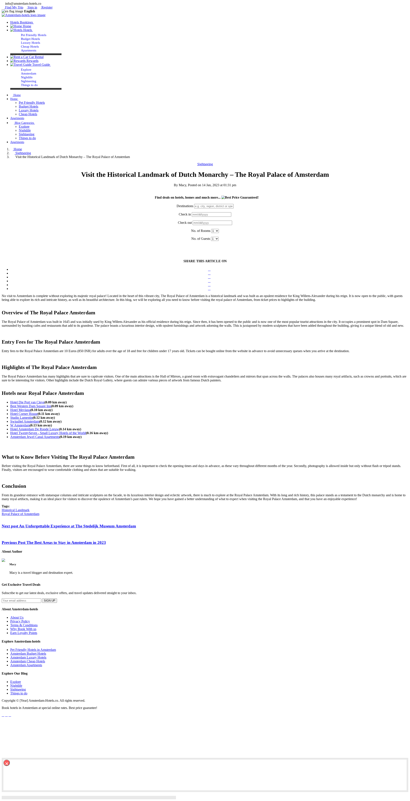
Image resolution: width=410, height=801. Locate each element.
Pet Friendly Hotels (33, 35)
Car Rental (36, 57)
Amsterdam (28, 73)
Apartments (28, 50)
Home (26, 26)
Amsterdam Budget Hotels (28, 653)
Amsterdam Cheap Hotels (27, 661)
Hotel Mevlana (20, 410)
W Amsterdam (20, 425)
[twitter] (6, 715)
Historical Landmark (15, 510)
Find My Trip (13, 7)
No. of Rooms (200, 231)
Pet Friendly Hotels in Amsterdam (33, 650)
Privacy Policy (20, 621)
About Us (16, 617)
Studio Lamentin (21, 417)
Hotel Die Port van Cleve (27, 402)
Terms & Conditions (24, 625)
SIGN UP (49, 600)
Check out (185, 222)
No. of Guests (200, 238)
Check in (185, 214)
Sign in (32, 7)
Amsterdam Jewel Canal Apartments (34, 437)
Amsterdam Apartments (26, 665)
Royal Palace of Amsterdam (20, 514)
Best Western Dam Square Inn (30, 406)
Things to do (29, 85)
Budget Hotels (30, 39)
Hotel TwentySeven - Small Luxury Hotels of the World (48, 433)
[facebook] (3, 715)
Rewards (32, 61)
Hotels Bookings (22, 22)
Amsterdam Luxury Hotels (28, 657)
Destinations (185, 206)
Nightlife (27, 77)
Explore (26, 69)
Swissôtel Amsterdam (24, 421)
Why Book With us (23, 629)
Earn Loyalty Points (23, 633)
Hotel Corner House (24, 414)
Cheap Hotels (30, 46)
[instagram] (10, 715)
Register (47, 7)
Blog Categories (24, 122)
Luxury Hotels (30, 42)
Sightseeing (28, 81)
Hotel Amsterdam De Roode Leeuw (34, 429)
